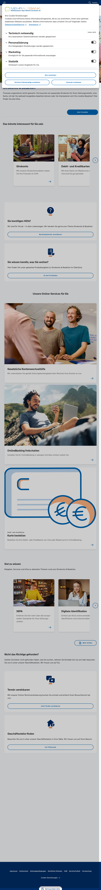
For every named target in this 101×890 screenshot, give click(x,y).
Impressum (33, 24)
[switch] (93, 42)
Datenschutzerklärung (15, 24)
